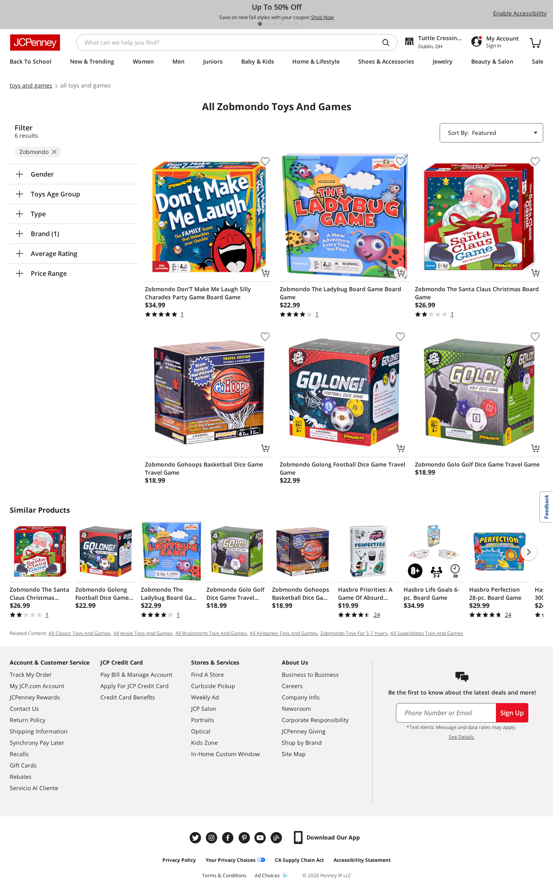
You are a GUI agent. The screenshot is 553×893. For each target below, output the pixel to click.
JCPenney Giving (303, 731)
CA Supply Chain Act (299, 860)
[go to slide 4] (282, 24)
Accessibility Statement (362, 860)
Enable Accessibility (520, 13)
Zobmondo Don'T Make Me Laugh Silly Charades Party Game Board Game (198, 293)
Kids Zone (204, 742)
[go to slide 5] (289, 24)
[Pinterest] (245, 838)
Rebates (21, 776)
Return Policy (27, 720)
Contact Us (24, 708)
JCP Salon (203, 708)
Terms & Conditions (224, 875)
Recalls (19, 754)
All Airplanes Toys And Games (283, 633)
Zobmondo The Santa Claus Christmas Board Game (477, 293)
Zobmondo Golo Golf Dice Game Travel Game (477, 464)
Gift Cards (23, 765)
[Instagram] (212, 838)
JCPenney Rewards (35, 697)
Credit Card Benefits (127, 697)
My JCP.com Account (37, 686)
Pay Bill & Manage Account (136, 674)
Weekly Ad (205, 697)
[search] (389, 42)
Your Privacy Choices (230, 860)
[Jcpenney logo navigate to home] (35, 42)
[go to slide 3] (274, 24)
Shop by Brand (302, 742)
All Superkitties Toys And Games (426, 633)
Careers (292, 686)
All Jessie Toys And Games (142, 633)
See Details (461, 736)
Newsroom (296, 708)
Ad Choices (267, 875)
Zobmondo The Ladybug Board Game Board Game (340, 293)
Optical (201, 731)
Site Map (294, 754)
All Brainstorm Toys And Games (211, 633)
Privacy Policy (179, 860)
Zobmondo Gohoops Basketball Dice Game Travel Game (204, 468)
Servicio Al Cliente (34, 788)
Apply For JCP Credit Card (134, 686)
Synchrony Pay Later (37, 742)
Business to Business (310, 674)
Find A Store (207, 674)
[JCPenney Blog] (277, 838)
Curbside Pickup (213, 686)
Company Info (300, 697)
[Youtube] (261, 838)
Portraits (202, 720)
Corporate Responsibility (315, 720)
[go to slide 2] (267, 24)
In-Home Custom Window (225, 754)
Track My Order (31, 674)
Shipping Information (39, 731)
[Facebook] (229, 838)
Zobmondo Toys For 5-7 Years (353, 633)
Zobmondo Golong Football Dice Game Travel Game (342, 468)
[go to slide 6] (296, 24)
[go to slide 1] (260, 24)
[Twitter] (196, 838)
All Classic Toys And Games (80, 633)
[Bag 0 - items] (535, 42)
